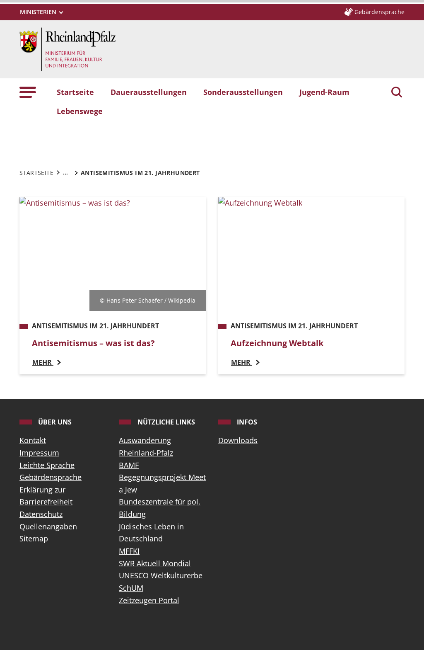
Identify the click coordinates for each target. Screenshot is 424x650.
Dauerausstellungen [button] (149, 92)
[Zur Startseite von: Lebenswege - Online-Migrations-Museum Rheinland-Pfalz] (67, 48)
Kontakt (32, 440)
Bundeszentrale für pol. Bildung (159, 508)
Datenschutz (41, 514)
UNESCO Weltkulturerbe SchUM (160, 581)
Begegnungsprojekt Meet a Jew (162, 483)
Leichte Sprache (47, 465)
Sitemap (33, 538)
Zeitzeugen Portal (149, 600)
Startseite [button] (75, 92)
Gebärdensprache (50, 477)
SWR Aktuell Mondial (155, 563)
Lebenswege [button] (80, 111)
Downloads (238, 440)
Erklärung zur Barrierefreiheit (45, 496)
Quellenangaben (48, 526)
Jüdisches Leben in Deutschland (151, 532)
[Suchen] (397, 92)
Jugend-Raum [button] (324, 92)
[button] (27, 92)
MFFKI (129, 551)
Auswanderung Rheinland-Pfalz (146, 446)
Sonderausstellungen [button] (243, 92)
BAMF (129, 465)
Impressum (39, 453)
